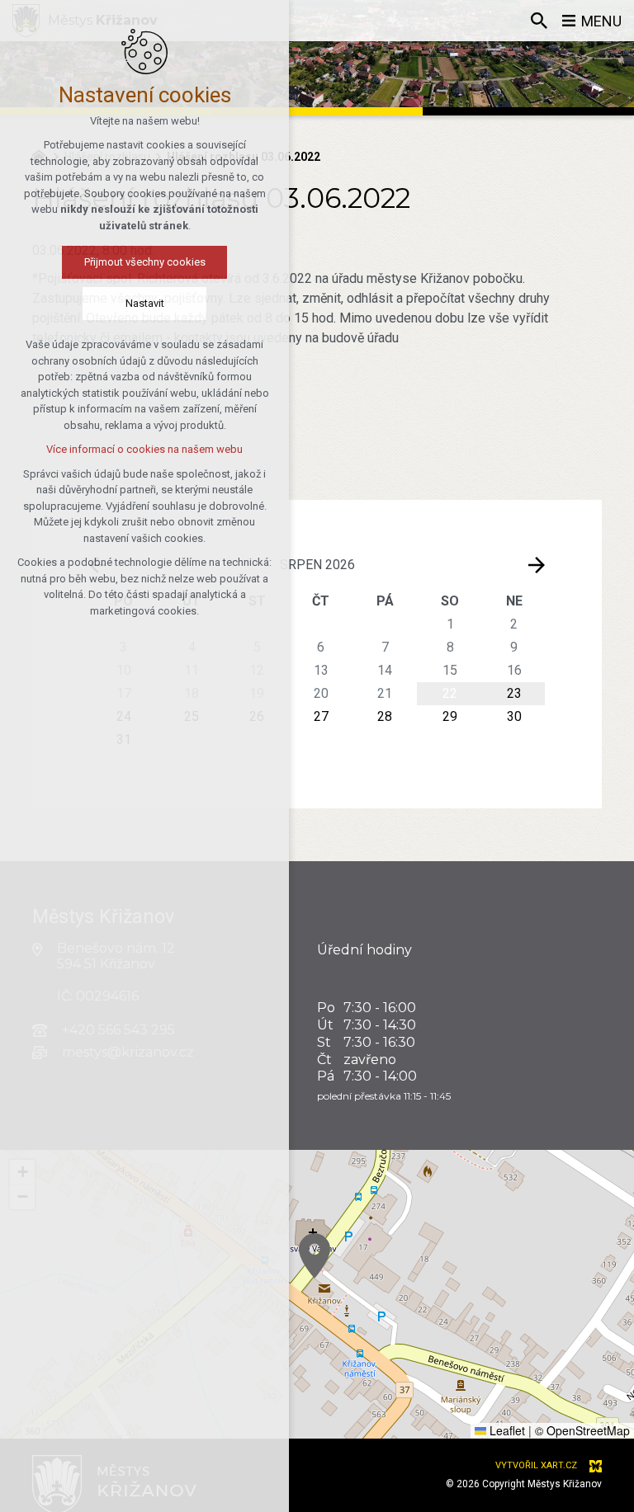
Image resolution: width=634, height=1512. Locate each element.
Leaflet (505, 1430)
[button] (314, 1256)
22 (449, 693)
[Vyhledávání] (539, 20)
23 (514, 693)
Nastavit (144, 303)
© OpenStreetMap (582, 1430)
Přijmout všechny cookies (145, 262)
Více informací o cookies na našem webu (144, 449)
